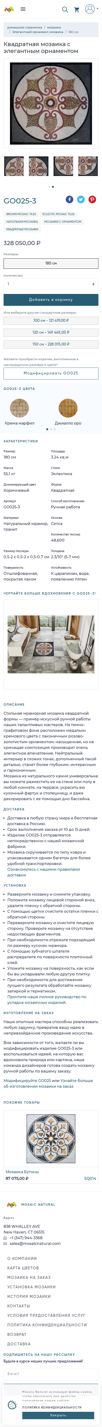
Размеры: (11, 254)
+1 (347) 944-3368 (25, 1238)
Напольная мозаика (22, 222)
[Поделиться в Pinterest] (92, 199)
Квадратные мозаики (22, 229)
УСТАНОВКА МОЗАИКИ (31, 1287)
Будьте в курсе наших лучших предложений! (43, 1361)
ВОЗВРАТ (17, 1335)
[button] (65, 9)
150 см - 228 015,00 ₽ (51, 344)
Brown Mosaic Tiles (21, 214)
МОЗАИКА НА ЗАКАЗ (29, 1278)
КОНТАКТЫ (18, 1306)
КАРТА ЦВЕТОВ (23, 1268)
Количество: (13, 275)
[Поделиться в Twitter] (81, 199)
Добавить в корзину (51, 300)
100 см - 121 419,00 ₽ (51, 321)
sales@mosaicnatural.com (35, 1243)
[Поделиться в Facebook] (69, 199)
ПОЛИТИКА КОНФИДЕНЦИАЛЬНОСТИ (47, 1325)
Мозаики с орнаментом (62, 222)
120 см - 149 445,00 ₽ (51, 333)
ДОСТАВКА (19, 1344)
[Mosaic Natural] (9, 11)
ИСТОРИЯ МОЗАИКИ (29, 1297)
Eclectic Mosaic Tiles (58, 214)
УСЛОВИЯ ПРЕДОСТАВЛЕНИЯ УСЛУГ (46, 1316)
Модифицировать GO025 (51, 373)
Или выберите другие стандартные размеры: (40, 312)
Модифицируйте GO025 (27, 1080)
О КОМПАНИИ (22, 1259)
